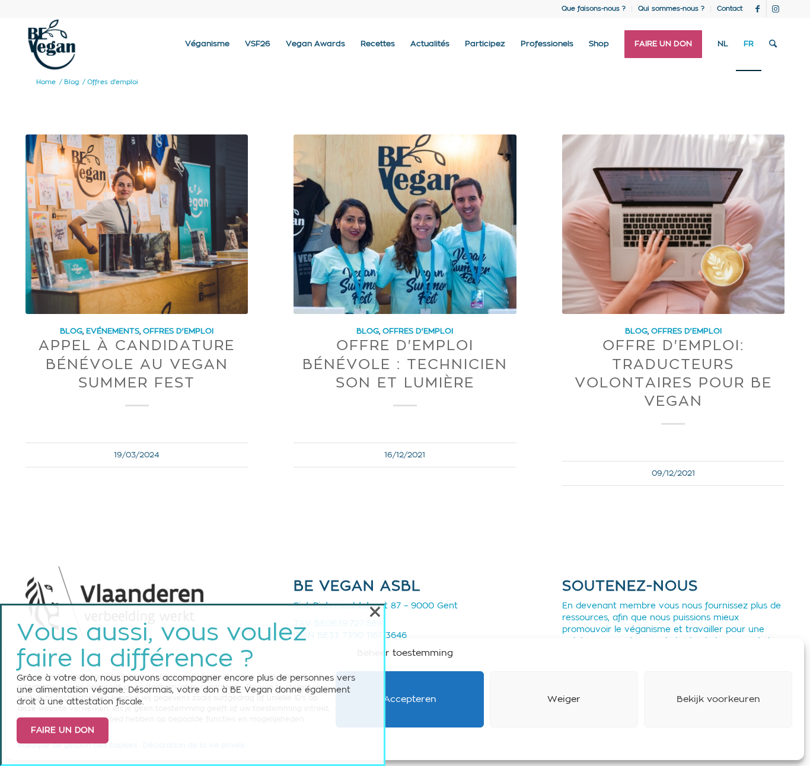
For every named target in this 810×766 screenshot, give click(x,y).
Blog (71, 331)
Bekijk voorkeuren (718, 699)
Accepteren (410, 699)
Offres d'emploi (178, 331)
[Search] (773, 44)
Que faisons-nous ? (594, 8)
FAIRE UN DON (62, 730)
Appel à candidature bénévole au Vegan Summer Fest (137, 364)
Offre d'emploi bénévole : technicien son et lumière (405, 364)
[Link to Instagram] (776, 9)
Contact (729, 8)
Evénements (112, 331)
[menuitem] (594, 9)
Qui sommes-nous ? (671, 8)
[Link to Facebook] (757, 9)
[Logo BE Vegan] (51, 44)
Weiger (564, 699)
